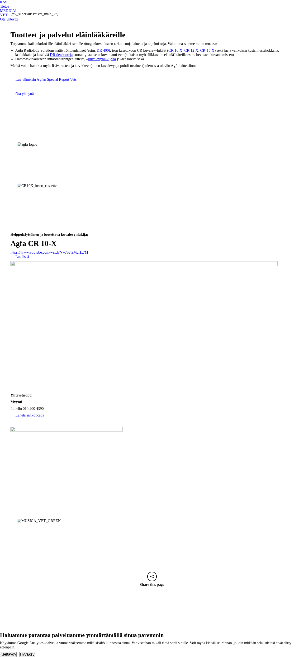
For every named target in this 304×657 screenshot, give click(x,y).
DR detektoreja (61, 55)
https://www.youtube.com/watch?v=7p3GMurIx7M (49, 252)
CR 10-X (175, 50)
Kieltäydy (8, 654)
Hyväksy (27, 654)
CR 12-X (191, 50)
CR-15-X (207, 50)
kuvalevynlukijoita (102, 59)
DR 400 (103, 50)
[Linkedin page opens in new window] (3, 25)
